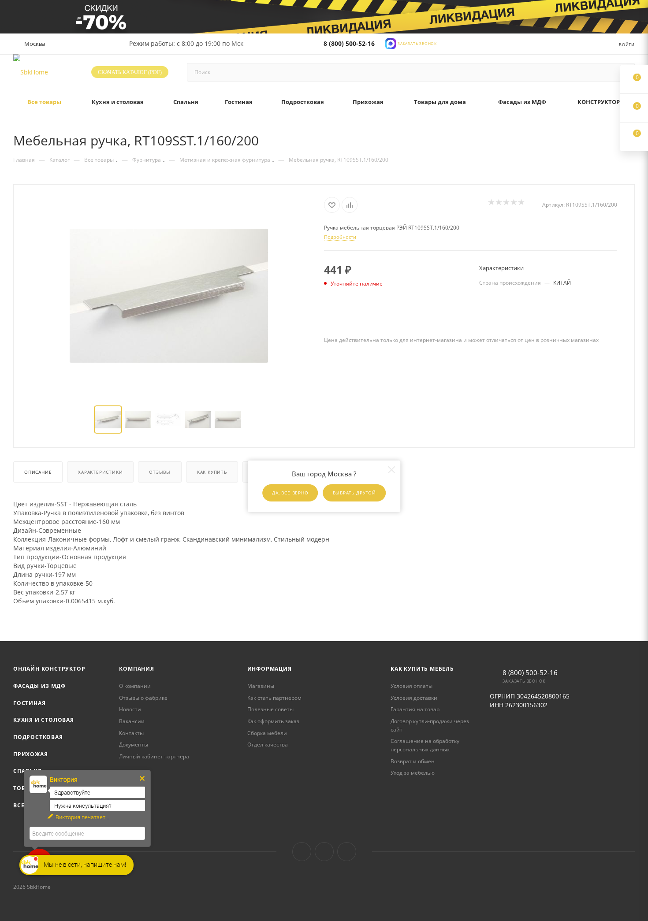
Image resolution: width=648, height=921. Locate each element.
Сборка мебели (267, 733)
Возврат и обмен (413, 761)
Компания (136, 668)
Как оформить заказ (273, 721)
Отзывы (160, 472)
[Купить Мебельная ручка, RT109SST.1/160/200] (169, 296)
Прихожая (30, 754)
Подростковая (38, 737)
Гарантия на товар (415, 709)
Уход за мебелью (413, 772)
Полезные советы (270, 709)
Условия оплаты (411, 686)
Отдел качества (267, 744)
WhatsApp (346, 851)
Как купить (212, 472)
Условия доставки (414, 698)
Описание (38, 472)
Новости (130, 709)
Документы (133, 744)
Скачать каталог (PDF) (130, 72)
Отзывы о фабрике (143, 698)
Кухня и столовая (43, 720)
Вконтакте (301, 851)
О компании (135, 686)
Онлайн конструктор (49, 668)
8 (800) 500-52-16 (349, 43)
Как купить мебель (422, 668)
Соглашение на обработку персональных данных (425, 745)
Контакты (131, 733)
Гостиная (29, 703)
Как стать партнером (274, 698)
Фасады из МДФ (39, 686)
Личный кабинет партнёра (154, 756)
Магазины (260, 686)
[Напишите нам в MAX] (390, 42)
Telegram (324, 851)
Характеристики (100, 472)
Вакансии (132, 721)
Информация (269, 668)
